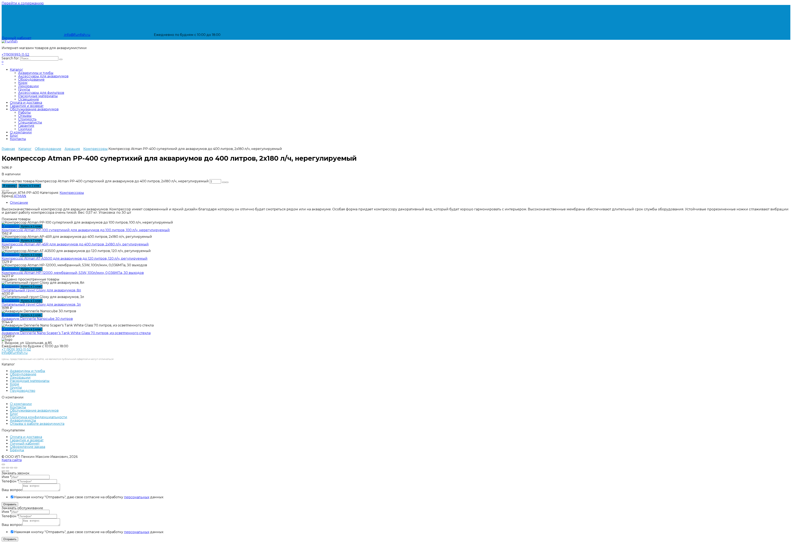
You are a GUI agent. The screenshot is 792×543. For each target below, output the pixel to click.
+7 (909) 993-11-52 (16, 349)
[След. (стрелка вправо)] (7, 471)
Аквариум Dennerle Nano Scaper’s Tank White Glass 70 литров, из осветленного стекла (76, 333)
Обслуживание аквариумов (34, 109)
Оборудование (31, 79)
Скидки (25, 129)
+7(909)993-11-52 (15, 55)
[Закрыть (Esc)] (3, 467)
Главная (8, 149)
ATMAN (20, 196)
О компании (21, 132)
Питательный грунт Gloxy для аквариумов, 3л (41, 304)
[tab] (400, 202)
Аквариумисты (23, 420)
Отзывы (25, 116)
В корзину (9, 185)
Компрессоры (95, 149)
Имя (6, 477)
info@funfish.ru (77, 35)
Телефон (10, 481)
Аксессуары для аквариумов (43, 76)
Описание (19, 203)
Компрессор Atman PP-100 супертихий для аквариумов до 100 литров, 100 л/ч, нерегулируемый (86, 230)
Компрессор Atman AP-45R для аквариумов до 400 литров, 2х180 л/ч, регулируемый (75, 244)
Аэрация (72, 149)
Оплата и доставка (26, 103)
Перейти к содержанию (23, 3)
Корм (22, 83)
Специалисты (30, 122)
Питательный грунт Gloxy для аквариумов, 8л (41, 290)
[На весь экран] (11, 467)
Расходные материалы (38, 96)
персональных (136, 497)
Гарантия (26, 126)
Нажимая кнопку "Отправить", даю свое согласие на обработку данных (88, 497)
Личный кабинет (25, 443)
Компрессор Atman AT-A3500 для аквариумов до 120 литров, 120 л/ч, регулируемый (74, 258)
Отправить (9, 504)
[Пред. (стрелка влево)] (3, 471)
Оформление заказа (27, 447)
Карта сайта (12, 460)
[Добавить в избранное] (3, 190)
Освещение (28, 99)
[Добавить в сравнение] (7, 190)
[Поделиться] (7, 467)
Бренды (17, 450)
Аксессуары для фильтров (41, 93)
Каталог (16, 70)
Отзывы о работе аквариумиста (37, 424)
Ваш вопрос (12, 490)
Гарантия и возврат (27, 106)
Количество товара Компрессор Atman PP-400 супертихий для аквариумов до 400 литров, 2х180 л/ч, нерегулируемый (105, 181)
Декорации (28, 86)
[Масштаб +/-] (15, 467)
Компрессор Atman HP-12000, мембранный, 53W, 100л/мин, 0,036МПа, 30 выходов (73, 273)
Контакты (18, 139)
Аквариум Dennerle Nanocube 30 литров (37, 319)
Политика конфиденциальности (38, 417)
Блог (14, 136)
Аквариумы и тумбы (35, 73)
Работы (24, 112)
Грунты (24, 89)
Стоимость (27, 119)
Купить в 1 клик (29, 185)
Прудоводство (22, 391)
